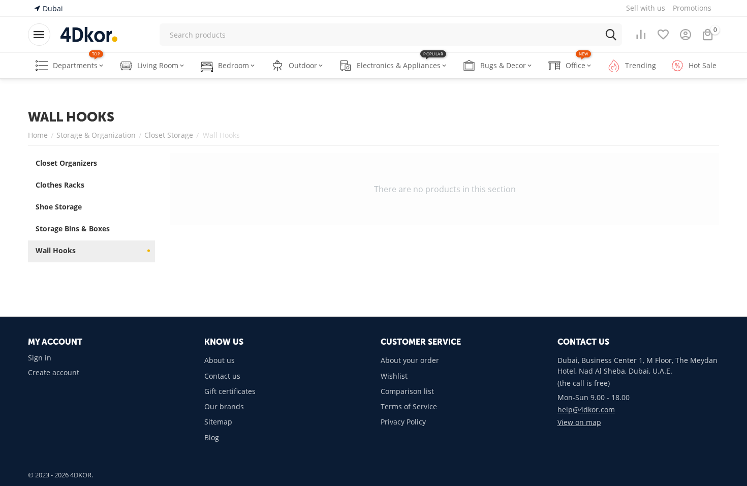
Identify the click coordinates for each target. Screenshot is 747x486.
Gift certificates (230, 391)
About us (219, 360)
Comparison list (407, 391)
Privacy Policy (403, 422)
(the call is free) (583, 383)
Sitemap (218, 422)
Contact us (222, 376)
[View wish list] (663, 34)
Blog (211, 437)
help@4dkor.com (586, 409)
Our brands (224, 406)
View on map (579, 422)
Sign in (39, 357)
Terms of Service (409, 406)
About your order (410, 360)
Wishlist (394, 376)
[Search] (611, 34)
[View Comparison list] (640, 34)
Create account (53, 372)
